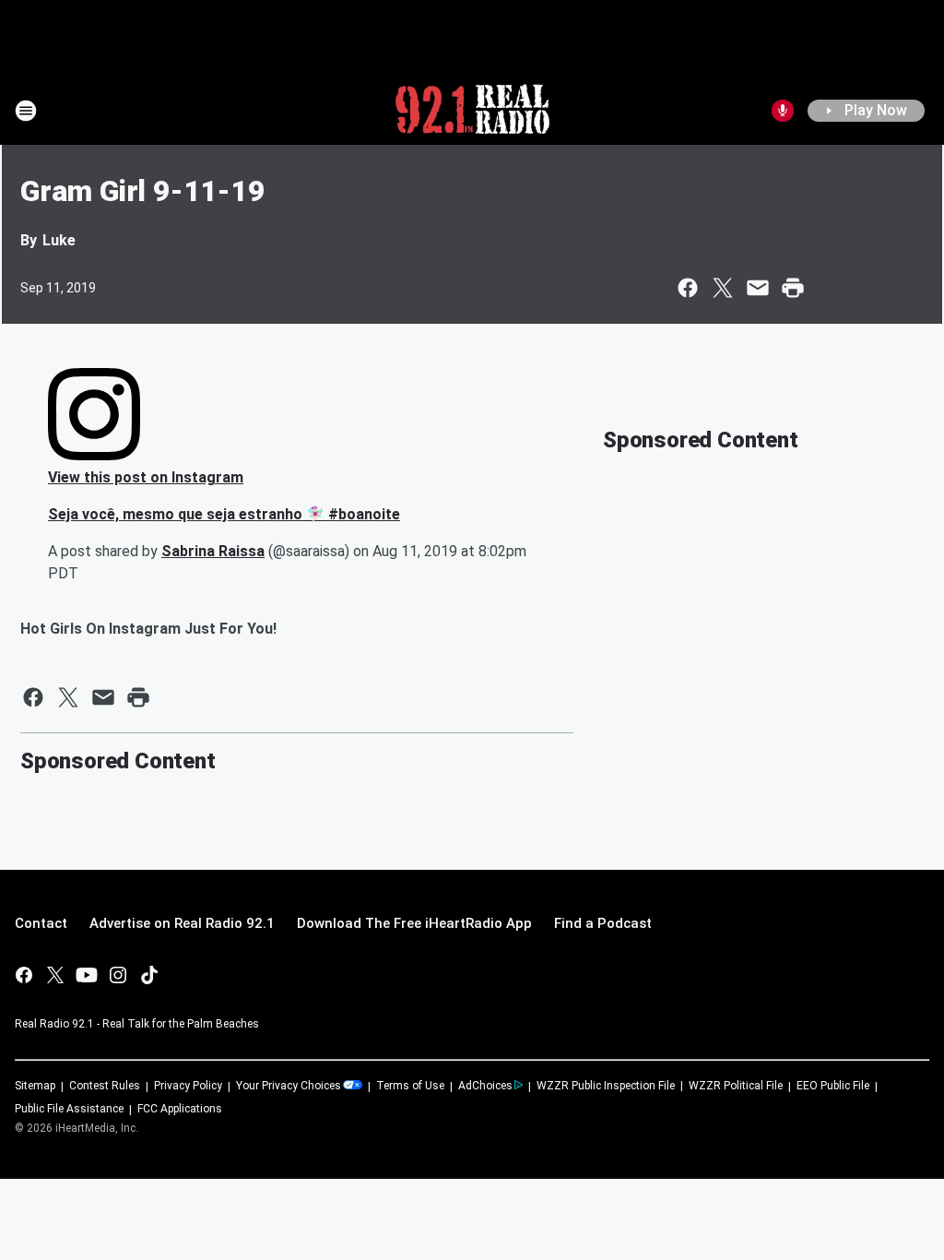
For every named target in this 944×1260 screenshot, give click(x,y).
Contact (41, 923)
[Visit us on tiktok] (149, 975)
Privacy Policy (188, 1085)
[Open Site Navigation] (26, 111)
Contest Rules (104, 1085)
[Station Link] (472, 110)
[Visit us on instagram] (118, 975)
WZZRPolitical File (736, 1085)
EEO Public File (832, 1085)
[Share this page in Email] (758, 288)
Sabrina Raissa (213, 551)
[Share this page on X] (723, 288)
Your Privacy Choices (288, 1085)
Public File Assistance (69, 1108)
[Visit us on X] (55, 975)
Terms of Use (410, 1085)
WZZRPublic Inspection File (606, 1085)
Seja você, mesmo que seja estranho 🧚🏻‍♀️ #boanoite (224, 514)
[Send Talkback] (783, 111)
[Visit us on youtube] (87, 975)
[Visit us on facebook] (24, 975)
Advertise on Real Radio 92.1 (182, 923)
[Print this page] (793, 288)
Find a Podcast (603, 923)
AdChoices (485, 1085)
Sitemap (35, 1085)
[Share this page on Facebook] (688, 288)
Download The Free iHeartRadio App (414, 923)
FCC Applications (179, 1108)
